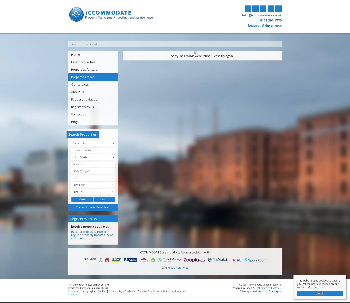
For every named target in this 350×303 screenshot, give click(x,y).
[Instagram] (263, 9)
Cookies (102, 291)
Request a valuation (85, 99)
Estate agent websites (251, 291)
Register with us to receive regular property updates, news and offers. (92, 235)
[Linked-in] (271, 9)
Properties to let (82, 77)
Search (104, 199)
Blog (74, 122)
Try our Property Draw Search (93, 207)
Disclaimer (130, 291)
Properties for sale (84, 69)
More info (313, 287)
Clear (82, 199)
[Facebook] (248, 9)
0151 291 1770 (271, 20)
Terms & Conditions (148, 291)
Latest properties (83, 62)
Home (75, 54)
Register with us (82, 107)
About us (77, 92)
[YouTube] (278, 9)
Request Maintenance (265, 25)
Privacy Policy (115, 291)
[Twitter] (255, 9)
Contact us (78, 114)
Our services (80, 84)
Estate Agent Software (270, 288)
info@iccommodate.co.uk (262, 15)
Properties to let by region (82, 291)
